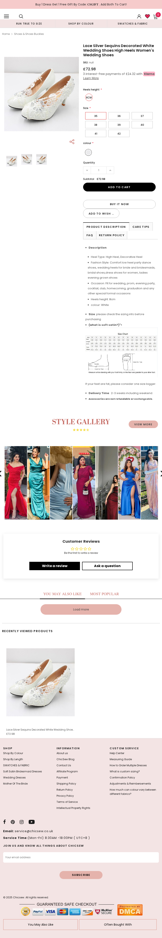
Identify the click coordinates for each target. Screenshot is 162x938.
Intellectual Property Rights (73, 808)
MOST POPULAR (104, 593)
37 (142, 116)
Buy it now (119, 204)
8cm (89, 97)
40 (142, 125)
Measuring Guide (121, 759)
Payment (62, 777)
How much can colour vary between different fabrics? (133, 792)
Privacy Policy (65, 796)
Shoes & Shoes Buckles (29, 34)
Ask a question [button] (107, 565)
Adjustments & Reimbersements (130, 783)
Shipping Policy (66, 783)
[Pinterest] (13, 822)
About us (62, 753)
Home (6, 34)
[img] (81, 430)
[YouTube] (31, 822)
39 (119, 125)
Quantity (89, 162)
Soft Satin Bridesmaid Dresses (22, 771)
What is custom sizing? (125, 771)
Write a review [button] (55, 565)
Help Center (117, 753)
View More (143, 424)
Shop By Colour (13, 753)
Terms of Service (67, 802)
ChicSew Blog (65, 759)
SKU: (85, 62)
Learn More (91, 78)
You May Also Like (40, 924)
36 (119, 116)
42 (119, 133)
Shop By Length (13, 759)
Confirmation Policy (122, 777)
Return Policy (111, 235)
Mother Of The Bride (15, 783)
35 (95, 116)
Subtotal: (89, 179)
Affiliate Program (67, 771)
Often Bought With (118, 924)
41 (95, 133)
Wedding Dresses (14, 777)
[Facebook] (4, 822)
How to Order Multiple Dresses (128, 765)
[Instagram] (22, 822)
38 (95, 125)
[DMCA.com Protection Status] (130, 910)
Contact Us (64, 765)
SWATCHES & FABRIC (16, 765)
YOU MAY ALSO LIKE (62, 593)
